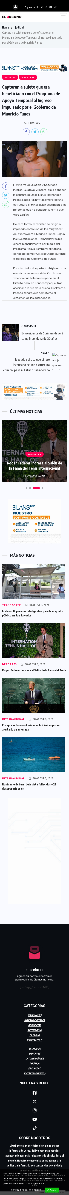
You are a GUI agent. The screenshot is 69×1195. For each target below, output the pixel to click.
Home (5, 27)
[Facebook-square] (34, 1091)
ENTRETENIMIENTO (34, 1071)
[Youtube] (34, 1117)
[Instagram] (34, 1108)
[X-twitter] (34, 1100)
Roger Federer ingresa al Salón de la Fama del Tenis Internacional (34, 464)
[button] (26, 486)
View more (38, 1183)
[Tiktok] (34, 1126)
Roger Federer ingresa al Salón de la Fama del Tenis (34, 668)
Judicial (19, 27)
